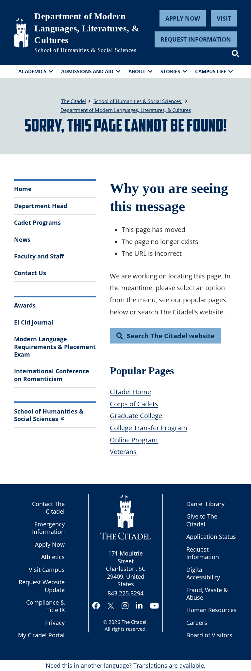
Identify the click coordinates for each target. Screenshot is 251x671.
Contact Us (30, 273)
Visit (224, 18)
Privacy (55, 623)
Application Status (211, 536)
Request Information (195, 39)
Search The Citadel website (171, 335)
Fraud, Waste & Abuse (207, 593)
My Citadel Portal (41, 635)
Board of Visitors (209, 635)
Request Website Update (42, 585)
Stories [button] (170, 71)
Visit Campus (47, 570)
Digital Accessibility (203, 573)
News (22, 239)
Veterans (123, 451)
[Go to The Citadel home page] (21, 32)
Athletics (53, 557)
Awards (25, 305)
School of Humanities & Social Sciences (85, 50)
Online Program (134, 439)
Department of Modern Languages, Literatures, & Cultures (86, 28)
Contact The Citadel (48, 507)
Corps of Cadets (134, 403)
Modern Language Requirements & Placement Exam (55, 346)
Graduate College (136, 415)
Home (23, 189)
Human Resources (211, 610)
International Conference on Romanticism (51, 374)
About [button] (136, 71)
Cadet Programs (37, 222)
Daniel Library (205, 504)
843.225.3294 (125, 593)
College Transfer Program (148, 427)
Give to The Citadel (201, 520)
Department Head (40, 206)
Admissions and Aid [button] (87, 71)
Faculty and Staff (39, 256)
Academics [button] (32, 71)
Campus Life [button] (210, 71)
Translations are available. (169, 665)
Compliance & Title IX (45, 606)
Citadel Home (130, 391)
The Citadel (134, 622)
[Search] (235, 54)
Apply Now (182, 18)
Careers (196, 623)
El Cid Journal (33, 322)
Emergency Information (48, 528)
